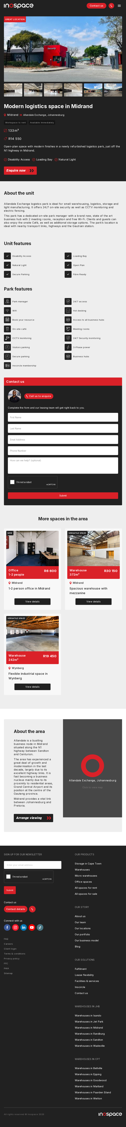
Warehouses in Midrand (89, 1027)
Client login (10, 948)
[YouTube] (32, 927)
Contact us (96, 5)
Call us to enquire (40, 396)
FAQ (6, 939)
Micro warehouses (86, 875)
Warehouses (82, 869)
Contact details (15, 909)
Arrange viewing (29, 818)
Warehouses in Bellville (88, 1068)
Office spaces (83, 881)
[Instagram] (15, 927)
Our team (80, 922)
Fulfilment (80, 968)
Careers (8, 943)
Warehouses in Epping (88, 1074)
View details (32, 601)
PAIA (6, 968)
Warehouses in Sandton (89, 1039)
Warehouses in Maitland (89, 1086)
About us (80, 916)
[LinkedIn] (23, 927)
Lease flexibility (84, 975)
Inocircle (80, 987)
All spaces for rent (86, 887)
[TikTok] (40, 927)
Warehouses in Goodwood (90, 1080)
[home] (18, 6)
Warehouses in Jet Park (89, 1021)
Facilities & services (87, 981)
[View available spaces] (32, 548)
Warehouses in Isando (88, 1015)
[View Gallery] (63, 49)
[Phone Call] (111, 6)
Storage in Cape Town (88, 863)
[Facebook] (7, 927)
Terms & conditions (14, 953)
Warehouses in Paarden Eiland (93, 1092)
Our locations (83, 928)
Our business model (87, 940)
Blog (77, 946)
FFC (6, 963)
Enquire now (16, 170)
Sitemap (8, 973)
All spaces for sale (86, 893)
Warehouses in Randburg (90, 1033)
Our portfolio (82, 934)
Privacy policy (11, 958)
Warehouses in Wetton (88, 1098)
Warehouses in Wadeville (90, 1045)
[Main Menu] (119, 6)
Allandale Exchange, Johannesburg (43, 115)
